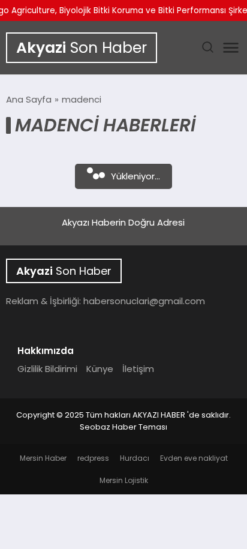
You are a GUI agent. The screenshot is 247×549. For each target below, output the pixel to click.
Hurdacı (134, 458)
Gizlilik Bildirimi (47, 368)
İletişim (138, 368)
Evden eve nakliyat (194, 458)
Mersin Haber (43, 458)
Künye (99, 368)
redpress (93, 458)
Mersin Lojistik (124, 480)
